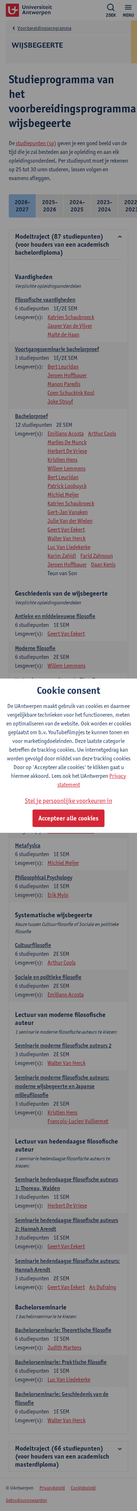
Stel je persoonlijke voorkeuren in (68, 800)
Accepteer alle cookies (68, 818)
